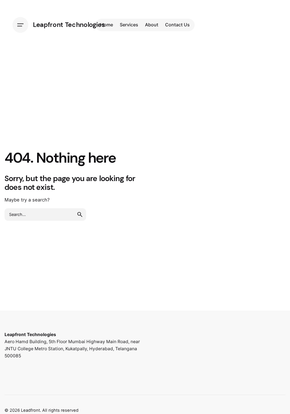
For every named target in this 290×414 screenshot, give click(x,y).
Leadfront (30, 410)
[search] (80, 214)
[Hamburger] (20, 25)
